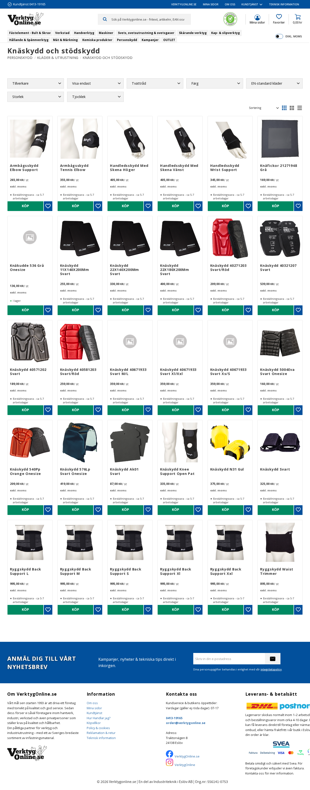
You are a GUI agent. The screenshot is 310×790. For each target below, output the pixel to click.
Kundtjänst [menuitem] (249, 4)
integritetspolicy (271, 669)
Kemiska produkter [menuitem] (97, 40)
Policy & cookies (98, 728)
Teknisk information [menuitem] (284, 4)
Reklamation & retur (101, 733)
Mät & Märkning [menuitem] (65, 40)
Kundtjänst (94, 713)
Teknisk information (101, 738)
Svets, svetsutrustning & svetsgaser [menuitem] (146, 33)
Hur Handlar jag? (98, 718)
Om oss (92, 703)
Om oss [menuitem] (230, 4)
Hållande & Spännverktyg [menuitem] (28, 40)
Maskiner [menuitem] (106, 33)
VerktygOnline (185, 765)
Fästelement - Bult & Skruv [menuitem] (30, 33)
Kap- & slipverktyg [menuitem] (225, 33)
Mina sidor (94, 708)
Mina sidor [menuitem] (210, 4)
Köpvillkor (94, 723)
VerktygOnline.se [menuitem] (183, 4)
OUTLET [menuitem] (169, 40)
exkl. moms (294, 36)
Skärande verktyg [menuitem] (193, 33)
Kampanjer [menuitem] (150, 40)
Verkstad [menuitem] (62, 33)
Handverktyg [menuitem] (84, 33)
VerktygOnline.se (187, 756)
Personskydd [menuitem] (127, 40)
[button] (279, 19)
